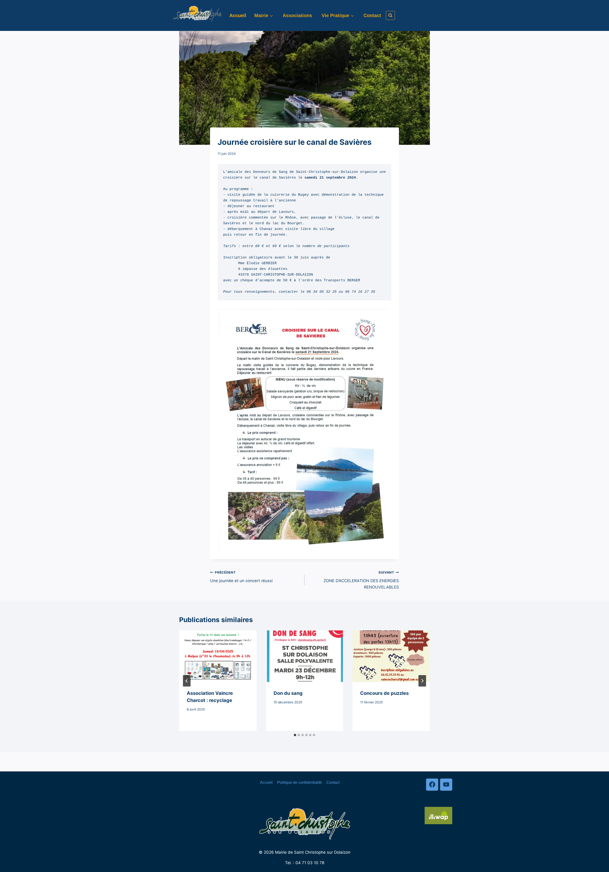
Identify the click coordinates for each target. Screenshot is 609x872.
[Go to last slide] (187, 681)
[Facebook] (432, 785)
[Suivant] (422, 681)
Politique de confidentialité (299, 782)
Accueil (237, 15)
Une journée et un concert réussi (241, 576)
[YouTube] (446, 785)
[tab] (295, 735)
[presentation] (217, 656)
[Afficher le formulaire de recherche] (390, 15)
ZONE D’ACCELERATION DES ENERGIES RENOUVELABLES (361, 579)
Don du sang (288, 693)
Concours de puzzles (384, 693)
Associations (297, 15)
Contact (372, 15)
